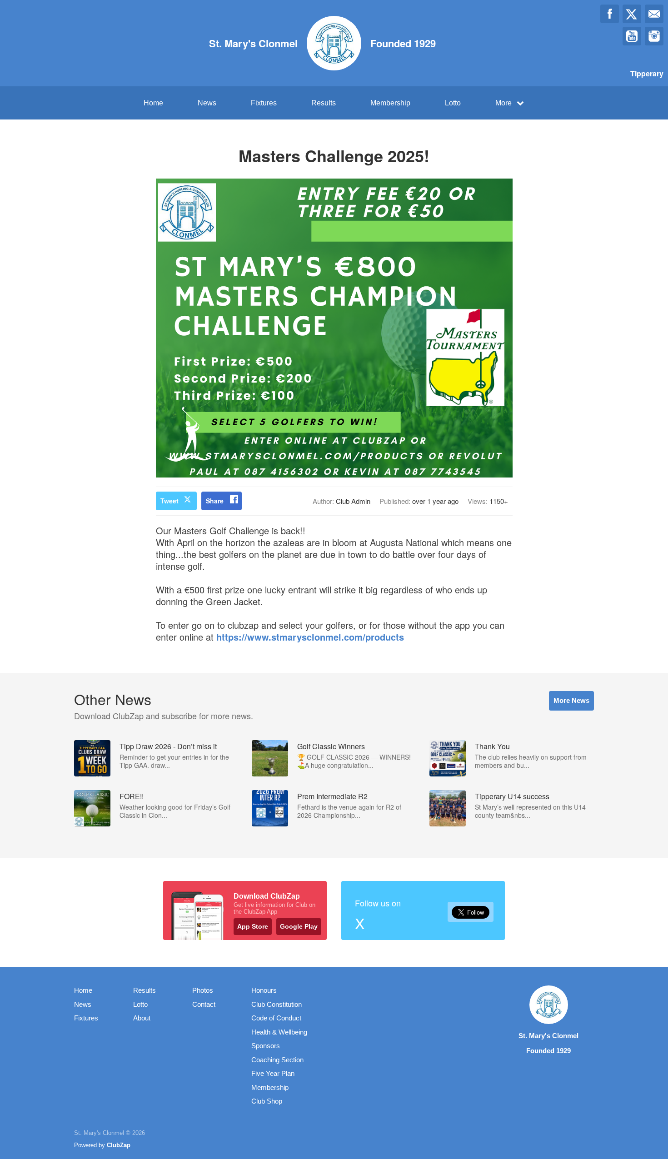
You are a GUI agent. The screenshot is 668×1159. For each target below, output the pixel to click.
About (141, 1018)
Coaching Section (277, 1060)
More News (571, 700)
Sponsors (265, 1046)
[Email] (654, 14)
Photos (202, 990)
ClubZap (118, 1145)
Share (215, 500)
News (207, 103)
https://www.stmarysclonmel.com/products (310, 636)
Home (153, 103)
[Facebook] (609, 14)
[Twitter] (632, 14)
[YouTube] (632, 36)
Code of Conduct (276, 1018)
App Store (252, 926)
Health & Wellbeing (279, 1032)
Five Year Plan (272, 1073)
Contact (203, 1004)
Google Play (299, 926)
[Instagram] (654, 36)
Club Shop (266, 1101)
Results (323, 103)
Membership (390, 103)
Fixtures (264, 103)
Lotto (453, 103)
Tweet (169, 500)
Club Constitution (276, 1004)
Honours (264, 990)
